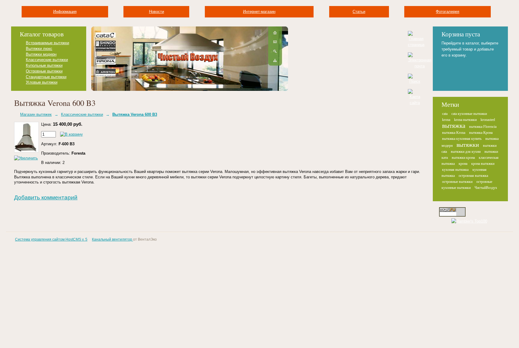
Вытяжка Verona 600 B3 (134, 114)
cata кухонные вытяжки (469, 114)
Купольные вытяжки (44, 65)
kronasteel (488, 120)
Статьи (359, 11)
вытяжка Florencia (482, 127)
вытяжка (453, 125)
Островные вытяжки (44, 71)
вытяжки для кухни (466, 151)
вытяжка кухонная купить (461, 139)
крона (463, 164)
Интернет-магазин (259, 11)
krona (446, 120)
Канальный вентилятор (112, 239)
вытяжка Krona (453, 133)
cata (445, 114)
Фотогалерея (447, 11)
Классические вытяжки (47, 59)
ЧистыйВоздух (486, 188)
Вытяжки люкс (39, 48)
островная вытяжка (473, 176)
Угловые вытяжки (41, 82)
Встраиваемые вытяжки (47, 43)
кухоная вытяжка (455, 170)
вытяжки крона (463, 158)
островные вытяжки (457, 182)
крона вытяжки (482, 164)
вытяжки (468, 144)
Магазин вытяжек (36, 114)
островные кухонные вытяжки (467, 185)
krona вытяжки (465, 120)
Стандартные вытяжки (46, 77)
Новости (156, 11)
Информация (65, 11)
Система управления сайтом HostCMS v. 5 (51, 239)
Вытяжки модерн (41, 54)
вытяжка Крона (481, 133)
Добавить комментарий (45, 197)
